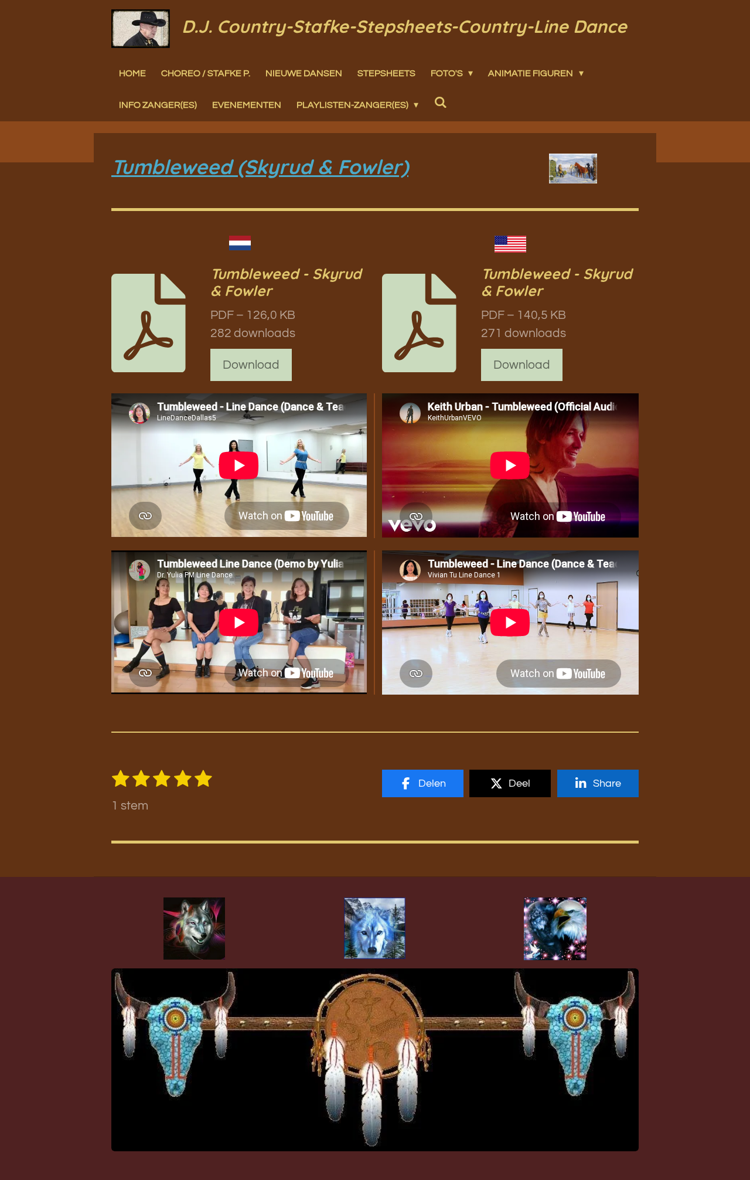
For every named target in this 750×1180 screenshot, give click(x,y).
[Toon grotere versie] (194, 928)
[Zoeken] (440, 102)
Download (251, 365)
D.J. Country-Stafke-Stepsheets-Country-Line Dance (404, 26)
